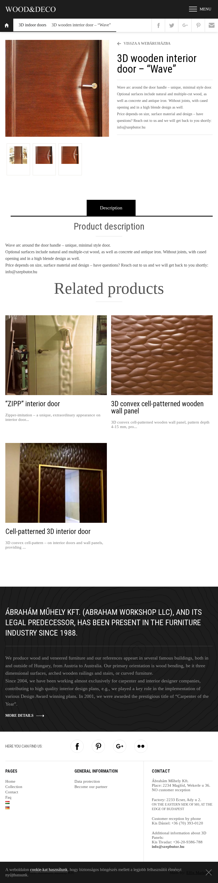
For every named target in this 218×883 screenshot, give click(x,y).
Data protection (87, 781)
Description (111, 207)
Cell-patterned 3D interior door (48, 531)
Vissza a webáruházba (146, 43)
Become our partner (90, 787)
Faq (8, 797)
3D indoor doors (32, 25)
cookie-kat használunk (49, 869)
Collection (13, 787)
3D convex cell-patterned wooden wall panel (157, 407)
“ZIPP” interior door (32, 404)
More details (19, 716)
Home (6, 25)
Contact (11, 792)
